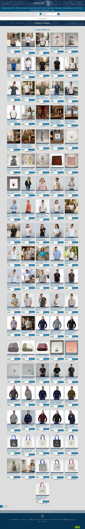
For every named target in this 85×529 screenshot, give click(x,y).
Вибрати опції (17, 51)
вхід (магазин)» (43, 18)
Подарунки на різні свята (78, 8)
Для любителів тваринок (45, 10)
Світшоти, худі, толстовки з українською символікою (37, 8)
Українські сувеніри (58, 8)
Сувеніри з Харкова (50, 8)
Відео (39, 521)
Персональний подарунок (35, 10)
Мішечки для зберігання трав (68, 8)
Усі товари (52, 10)
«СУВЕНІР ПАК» (39, 3)
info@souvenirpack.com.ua (71, 519)
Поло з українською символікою (21, 8)
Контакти (77, 527)
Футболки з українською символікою (8, 8)
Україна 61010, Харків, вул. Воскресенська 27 (41, 519)
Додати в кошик (74, 51)
